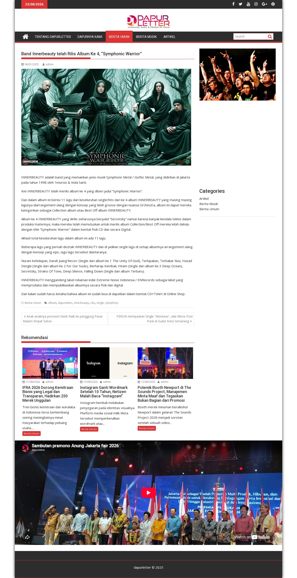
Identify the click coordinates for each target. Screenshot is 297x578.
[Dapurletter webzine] (25, 36)
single (100, 303)
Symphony (111, 303)
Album (52, 303)
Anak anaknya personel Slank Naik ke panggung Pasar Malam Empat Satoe (63, 318)
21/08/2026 (32, 382)
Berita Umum (119, 37)
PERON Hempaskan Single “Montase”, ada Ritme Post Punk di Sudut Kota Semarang (155, 318)
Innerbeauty (81, 303)
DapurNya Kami (90, 37)
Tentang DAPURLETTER (53, 37)
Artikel (170, 37)
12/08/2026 (147, 382)
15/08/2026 (90, 382)
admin (49, 64)
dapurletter (65, 303)
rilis (92, 303)
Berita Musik (146, 37)
